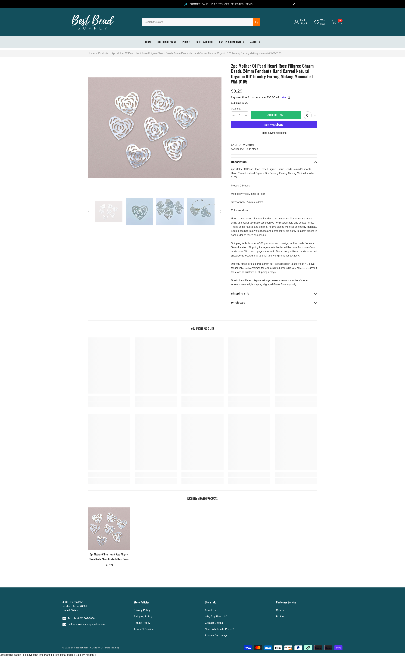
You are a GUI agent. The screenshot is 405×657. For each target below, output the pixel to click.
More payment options (274, 132)
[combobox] (197, 22)
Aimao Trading (111, 647)
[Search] (201, 22)
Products (103, 53)
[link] (308, 115)
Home (91, 53)
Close (293, 4)
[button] (88, 211)
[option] (154, 128)
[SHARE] (314, 115)
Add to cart (276, 115)
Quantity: (236, 108)
